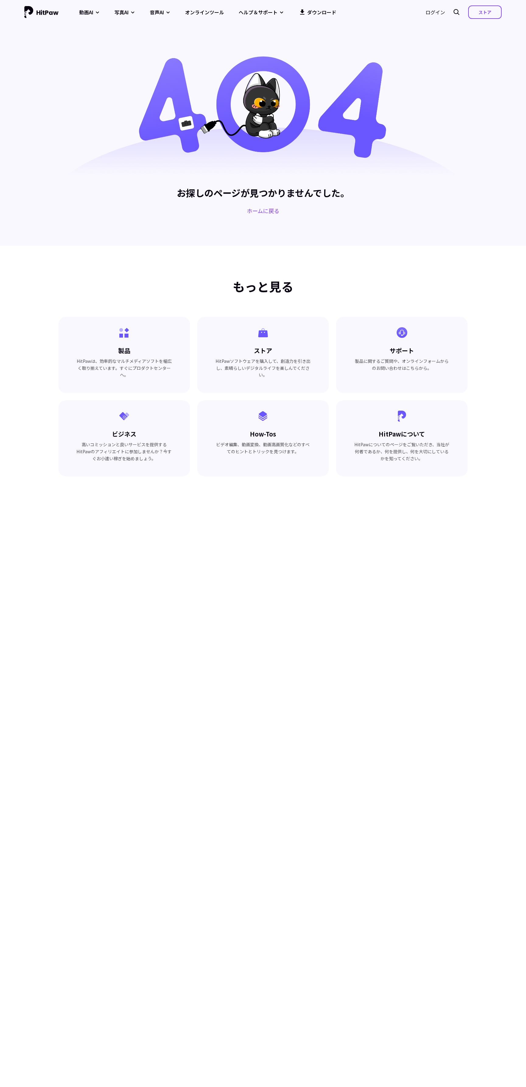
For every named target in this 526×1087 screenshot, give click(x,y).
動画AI (86, 12)
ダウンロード (321, 12)
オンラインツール (204, 12)
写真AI (121, 12)
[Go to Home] (41, 12)
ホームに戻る (263, 211)
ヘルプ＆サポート (258, 12)
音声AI (157, 12)
